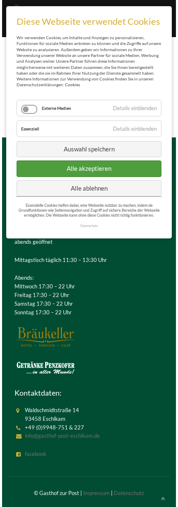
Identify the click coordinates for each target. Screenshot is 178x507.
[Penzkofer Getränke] (45, 367)
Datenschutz (129, 493)
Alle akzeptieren (89, 168)
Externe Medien (56, 108)
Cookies (72, 84)
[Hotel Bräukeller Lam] (45, 336)
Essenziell (30, 128)
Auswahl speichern (89, 149)
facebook (35, 453)
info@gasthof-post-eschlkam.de (62, 435)
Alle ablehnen (89, 188)
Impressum (96, 493)
